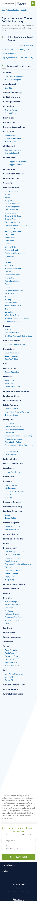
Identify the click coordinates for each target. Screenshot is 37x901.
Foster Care (9, 433)
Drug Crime (8, 349)
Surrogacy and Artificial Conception (19, 445)
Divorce (6, 326)
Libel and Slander (11, 573)
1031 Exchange (11, 601)
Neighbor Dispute (12, 614)
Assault (8, 197)
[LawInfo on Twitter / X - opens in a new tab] (15, 889)
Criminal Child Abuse (13, 216)
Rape (7, 284)
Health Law (8, 476)
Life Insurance (10, 488)
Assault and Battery (12, 92)
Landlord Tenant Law (13, 511)
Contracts (7, 183)
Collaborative (9, 169)
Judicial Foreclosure (12, 472)
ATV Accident (10, 135)
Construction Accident (13, 173)
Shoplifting (9, 296)
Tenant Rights (10, 518)
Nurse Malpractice (12, 529)
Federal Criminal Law (13, 463)
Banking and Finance (13, 101)
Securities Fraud (11, 293)
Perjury (8, 272)
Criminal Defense (9, 54)
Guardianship (10, 454)
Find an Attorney (8, 865)
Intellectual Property (12, 506)
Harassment (10, 238)
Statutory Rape (11, 303)
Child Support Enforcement (15, 161)
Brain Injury (8, 118)
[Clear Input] (33, 840)
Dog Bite (8, 88)
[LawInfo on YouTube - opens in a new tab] (21, 889)
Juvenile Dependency (13, 321)
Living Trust (9, 659)
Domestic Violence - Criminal (16, 225)
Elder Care (9, 383)
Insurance (8, 481)
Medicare (8, 497)
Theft (7, 309)
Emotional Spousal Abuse (15, 344)
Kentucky (24, 10)
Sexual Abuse (9, 632)
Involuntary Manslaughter (15, 253)
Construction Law (11, 178)
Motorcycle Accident (13, 138)
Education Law (10, 368)
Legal (4, 877)
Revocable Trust (11, 662)
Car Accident (9, 131)
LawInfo (5, 871)
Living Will (9, 677)
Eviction (8, 515)
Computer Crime (11, 210)
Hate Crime (9, 241)
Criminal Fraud (10, 219)
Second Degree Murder (14, 290)
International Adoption (14, 76)
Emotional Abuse (11, 451)
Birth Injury (8, 106)
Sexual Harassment (12, 637)
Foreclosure (8, 468)
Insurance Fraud (11, 250)
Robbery (8, 287)
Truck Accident (10, 141)
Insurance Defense (12, 502)
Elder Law (7, 376)
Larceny (8, 262)
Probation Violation (12, 275)
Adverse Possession (12, 605)
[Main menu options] (9, 3)
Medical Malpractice (12, 522)
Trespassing (9, 579)
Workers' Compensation (14, 684)
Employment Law (9, 58)
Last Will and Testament (14, 674)
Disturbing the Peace (13, 222)
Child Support (9, 157)
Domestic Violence (11, 340)
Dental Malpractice (12, 526)
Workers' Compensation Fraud (17, 318)
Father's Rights (10, 459)
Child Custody (9, 146)
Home (3, 10)
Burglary (8, 200)
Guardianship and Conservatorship (18, 436)
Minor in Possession (13, 268)
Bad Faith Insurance (12, 97)
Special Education (12, 372)
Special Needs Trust (12, 665)
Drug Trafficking (11, 359)
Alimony (8, 330)
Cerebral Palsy (10, 113)
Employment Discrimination (16, 391)
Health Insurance (11, 485)
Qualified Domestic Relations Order (19, 336)
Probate (6, 593)
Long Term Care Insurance (15, 491)
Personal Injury (26, 58)
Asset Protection (11, 650)
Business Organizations (14, 127)
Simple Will (9, 680)
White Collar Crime (12, 315)
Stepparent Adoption (13, 79)
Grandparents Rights (13, 150)
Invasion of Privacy (12, 570)
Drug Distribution (12, 353)
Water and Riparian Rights (15, 620)
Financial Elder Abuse (13, 387)
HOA (7, 623)
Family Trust (9, 653)
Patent (6, 543)
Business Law (7, 49)
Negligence (9, 576)
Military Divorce (10, 534)
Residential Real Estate (14, 617)
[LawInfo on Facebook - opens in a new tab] (9, 889)
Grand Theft (9, 234)
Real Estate (8, 598)
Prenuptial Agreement (13, 439)
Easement (9, 608)
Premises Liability (11, 588)
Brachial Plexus (11, 110)
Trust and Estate (11, 415)
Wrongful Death (10, 689)
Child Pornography (12, 207)
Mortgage (9, 611)
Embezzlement (11, 228)
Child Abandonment (13, 203)
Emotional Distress (12, 555)
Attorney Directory (13, 10)
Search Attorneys (18, 856)
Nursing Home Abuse (13, 539)
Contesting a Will (11, 409)
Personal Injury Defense (14, 584)
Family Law (24, 49)
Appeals (8, 194)
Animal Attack (9, 84)
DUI (5, 363)
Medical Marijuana (12, 265)
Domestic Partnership (13, 426)
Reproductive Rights (13, 442)
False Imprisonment (13, 558)
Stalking (8, 299)
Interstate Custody (12, 153)
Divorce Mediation (12, 333)
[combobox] (18, 840)
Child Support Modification (15, 164)
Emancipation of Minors (14, 430)
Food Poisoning (11, 561)
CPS (6, 448)
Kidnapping (9, 259)
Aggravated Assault (12, 191)
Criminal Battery (11, 213)
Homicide (8, 244)
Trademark (8, 641)
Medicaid (8, 494)
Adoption (7, 72)
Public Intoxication (12, 281)
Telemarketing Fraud (13, 306)
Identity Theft (10, 247)
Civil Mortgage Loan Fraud (15, 552)
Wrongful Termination (13, 694)
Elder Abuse (9, 380)
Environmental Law (12, 400)
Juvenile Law (9, 256)
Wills (5, 670)
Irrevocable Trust (11, 656)
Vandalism (9, 312)
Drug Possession (11, 356)
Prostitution (9, 278)
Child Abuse (9, 423)
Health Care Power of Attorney (17, 412)
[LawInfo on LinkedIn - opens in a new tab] (28, 889)
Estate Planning (26, 45)
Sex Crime (7, 628)
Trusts (6, 646)
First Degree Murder (13, 231)
